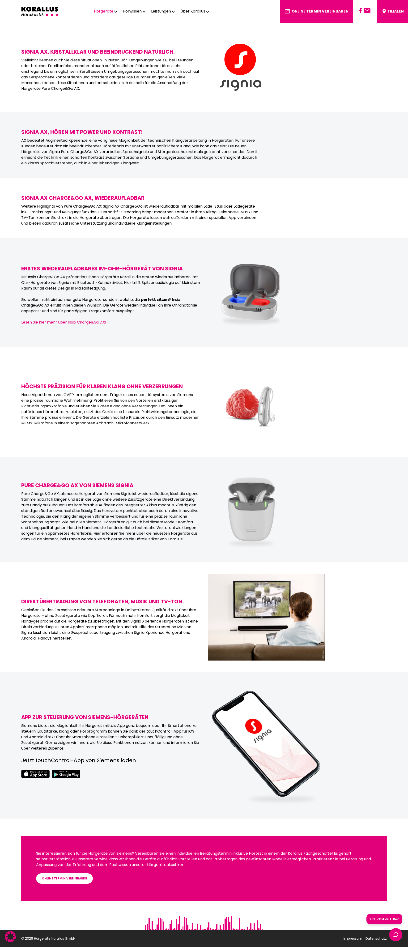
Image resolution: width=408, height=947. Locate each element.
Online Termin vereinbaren (320, 11)
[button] (10, 936)
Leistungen (161, 11)
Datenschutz (376, 938)
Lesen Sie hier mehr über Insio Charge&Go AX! (63, 322)
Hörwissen (132, 11)
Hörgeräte (103, 11)
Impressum (353, 938)
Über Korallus (192, 11)
